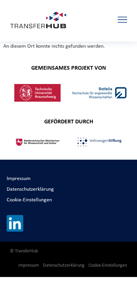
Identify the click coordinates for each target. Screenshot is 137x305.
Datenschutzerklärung (30, 188)
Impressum (19, 178)
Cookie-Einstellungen (29, 199)
